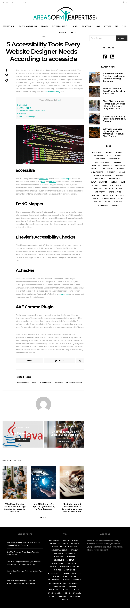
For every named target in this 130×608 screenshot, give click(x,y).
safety (96, 195)
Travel (44, 26)
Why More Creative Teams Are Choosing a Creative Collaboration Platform (15, 508)
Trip (108, 202)
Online (98, 189)
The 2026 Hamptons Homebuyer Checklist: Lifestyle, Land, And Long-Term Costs (114, 105)
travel (98, 202)
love (96, 185)
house (120, 175)
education (115, 159)
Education (8, 26)
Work (116, 205)
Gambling (108, 169)
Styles (107, 26)
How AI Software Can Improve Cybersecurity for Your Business (43, 506)
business (99, 156)
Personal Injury (114, 189)
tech (35, 382)
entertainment (103, 162)
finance (108, 165)
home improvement (103, 175)
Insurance (101, 179)
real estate (115, 192)
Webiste (59, 382)
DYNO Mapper (24, 108)
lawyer (103, 182)
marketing (108, 185)
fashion (96, 165)
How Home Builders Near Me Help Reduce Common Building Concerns (114, 77)
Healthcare (97, 172)
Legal (114, 182)
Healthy (111, 172)
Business (19, 427)
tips (121, 198)
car (109, 156)
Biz (116, 26)
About (14, 2)
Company (101, 159)
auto (109, 152)
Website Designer (74, 382)
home (122, 172)
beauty (120, 152)
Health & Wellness (27, 26)
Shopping (86, 26)
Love (97, 26)
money (120, 185)
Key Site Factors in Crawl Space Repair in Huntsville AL (114, 91)
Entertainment (60, 26)
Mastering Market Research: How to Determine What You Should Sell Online (72, 508)
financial (120, 165)
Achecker (22, 113)
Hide (58, 100)
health (121, 169)
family (118, 162)
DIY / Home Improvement (64, 426)
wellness (104, 205)
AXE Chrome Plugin (26, 116)
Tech (124, 26)
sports (120, 195)
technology (65, 178)
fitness (96, 169)
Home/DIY (62, 32)
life (123, 182)
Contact (24, 2)
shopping (108, 195)
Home (5, 2)
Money (74, 26)
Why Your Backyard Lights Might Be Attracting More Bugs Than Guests (114, 133)
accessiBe (22, 105)
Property (100, 192)
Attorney (98, 152)
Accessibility (23, 382)
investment (115, 179)
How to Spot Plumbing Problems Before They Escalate (114, 118)
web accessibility (52, 91)
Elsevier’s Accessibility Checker (31, 110)
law (94, 182)
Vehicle (118, 202)
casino (119, 156)
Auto (73, 32)
